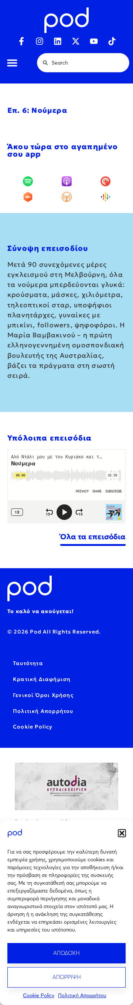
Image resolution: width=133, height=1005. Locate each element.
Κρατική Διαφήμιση (42, 679)
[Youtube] (94, 41)
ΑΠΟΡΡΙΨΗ (66, 977)
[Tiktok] (112, 41)
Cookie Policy (38, 995)
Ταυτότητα (28, 663)
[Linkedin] (58, 41)
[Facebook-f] (21, 41)
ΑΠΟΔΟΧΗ (66, 952)
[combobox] (83, 62)
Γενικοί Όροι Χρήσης (43, 695)
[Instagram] (39, 41)
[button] (122, 833)
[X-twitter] (76, 41)
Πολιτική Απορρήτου (82, 995)
